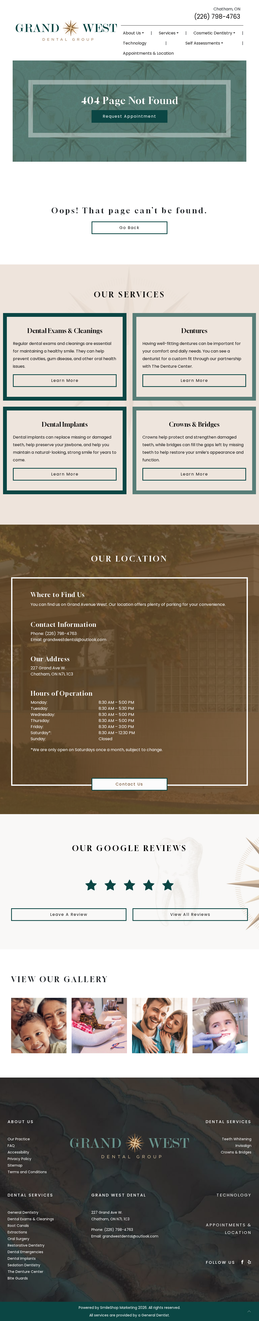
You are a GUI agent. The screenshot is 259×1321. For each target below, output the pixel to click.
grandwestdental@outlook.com (74, 640)
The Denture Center (25, 1271)
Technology (134, 43)
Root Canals (18, 1225)
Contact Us (129, 784)
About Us (132, 33)
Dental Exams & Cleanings (31, 1219)
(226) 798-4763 (217, 16)
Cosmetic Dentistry (212, 33)
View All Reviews (190, 914)
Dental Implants (22, 1258)
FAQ (11, 1145)
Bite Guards (18, 1278)
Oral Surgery (18, 1238)
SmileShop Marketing (118, 1307)
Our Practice (19, 1139)
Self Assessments (202, 43)
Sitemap (15, 1165)
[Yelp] (249, 1262)
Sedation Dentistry (24, 1265)
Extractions (17, 1232)
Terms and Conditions (27, 1171)
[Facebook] (242, 1262)
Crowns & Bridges (236, 1152)
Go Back (129, 228)
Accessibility (18, 1152)
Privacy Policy (19, 1158)
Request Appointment (129, 116)
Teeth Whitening (236, 1139)
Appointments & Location (148, 53)
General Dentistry (23, 1212)
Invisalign (243, 1145)
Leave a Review (69, 914)
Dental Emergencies (25, 1251)
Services (167, 33)
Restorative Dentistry (26, 1245)
